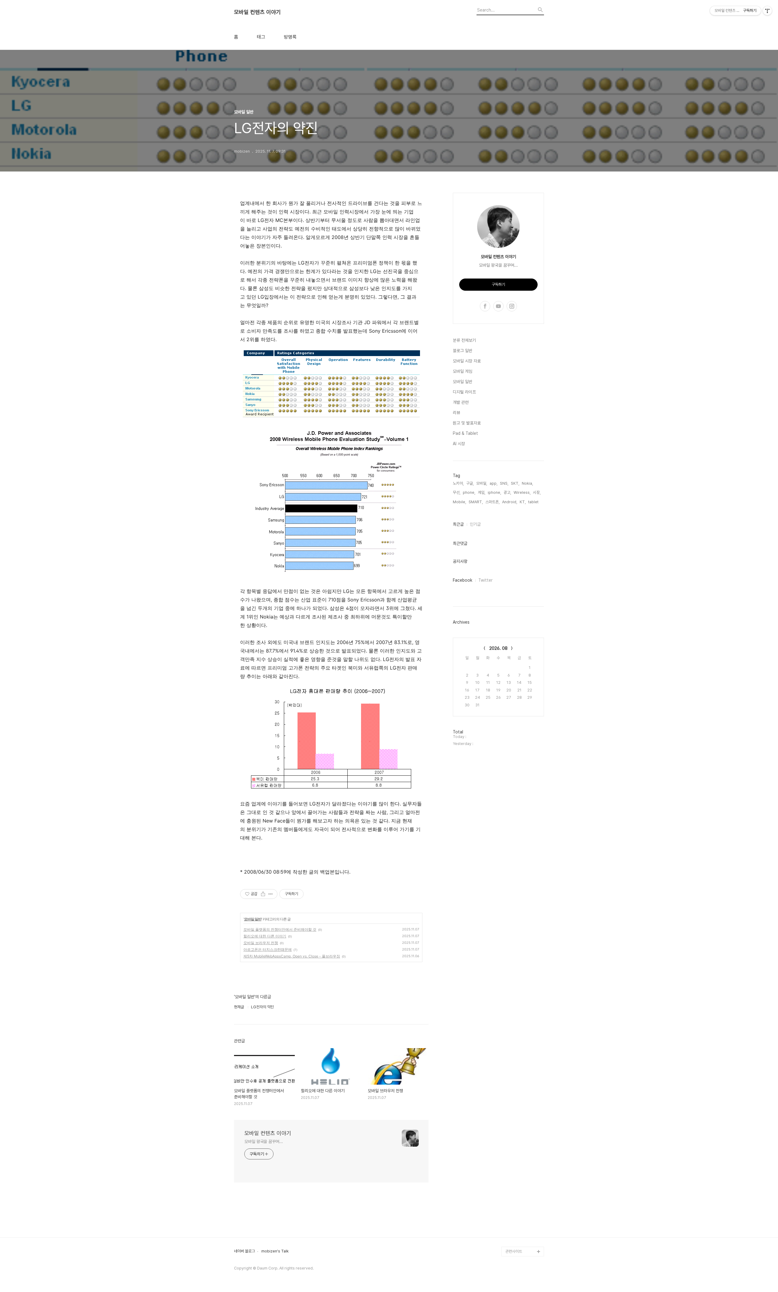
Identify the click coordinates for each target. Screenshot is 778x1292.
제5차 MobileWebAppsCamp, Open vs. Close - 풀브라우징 (291, 956)
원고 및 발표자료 (467, 423)
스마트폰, (492, 502)
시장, (537, 492)
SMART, (476, 502)
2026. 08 (498, 648)
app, (493, 483)
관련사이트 (513, 1251)
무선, (456, 492)
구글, (470, 483)
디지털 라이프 (464, 392)
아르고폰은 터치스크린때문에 (267, 949)
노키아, (458, 483)
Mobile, (459, 502)
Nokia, (527, 483)
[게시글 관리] (270, 894)
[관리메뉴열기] (767, 10)
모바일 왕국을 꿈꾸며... (263, 1141)
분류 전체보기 (464, 340)
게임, (481, 492)
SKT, (515, 483)
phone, (469, 492)
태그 (261, 37)
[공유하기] (263, 894)
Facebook (462, 580)
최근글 (458, 524)
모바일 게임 (462, 371)
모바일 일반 (252, 919)
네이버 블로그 (244, 1251)
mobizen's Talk (275, 1251)
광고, (507, 492)
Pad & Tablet (465, 433)
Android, (509, 502)
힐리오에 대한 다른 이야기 (264, 936)
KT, (523, 502)
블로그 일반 (462, 350)
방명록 (290, 37)
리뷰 (456, 412)
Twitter (485, 580)
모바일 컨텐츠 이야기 (257, 12)
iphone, (494, 492)
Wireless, (522, 492)
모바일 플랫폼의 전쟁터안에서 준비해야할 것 (279, 929)
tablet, (533, 502)
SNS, (504, 483)
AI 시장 (459, 443)
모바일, (481, 483)
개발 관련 (461, 402)
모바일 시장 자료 (467, 361)
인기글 (475, 524)
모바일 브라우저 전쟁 (260, 942)
